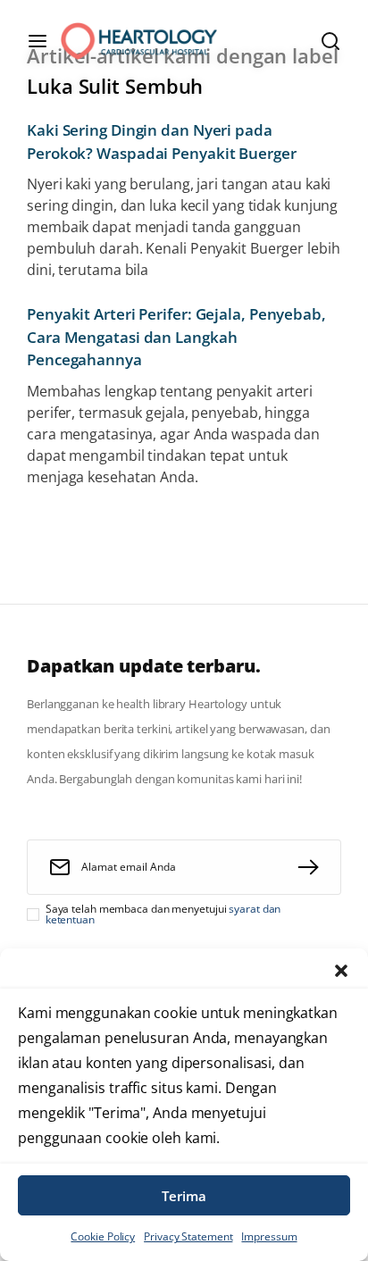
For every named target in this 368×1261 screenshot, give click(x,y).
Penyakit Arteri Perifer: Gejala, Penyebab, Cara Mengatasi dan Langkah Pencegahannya (176, 337)
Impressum (269, 1236)
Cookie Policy (103, 1236)
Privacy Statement (188, 1236)
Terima (184, 1196)
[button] (341, 971)
